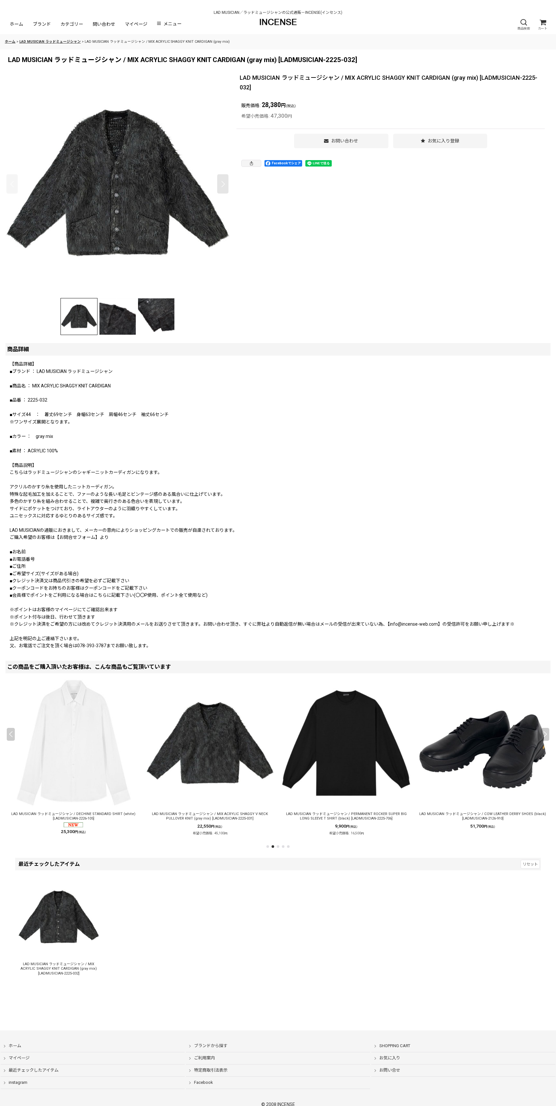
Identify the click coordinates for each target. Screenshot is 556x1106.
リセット (530, 864)
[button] (523, 24)
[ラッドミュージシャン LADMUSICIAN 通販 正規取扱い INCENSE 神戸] (117, 183)
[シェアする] (251, 163)
